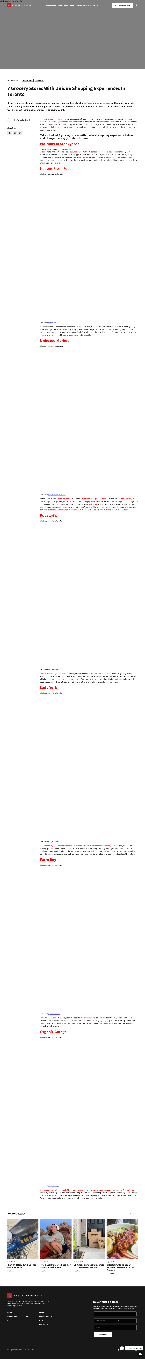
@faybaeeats (52, 323)
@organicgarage (53, 1186)
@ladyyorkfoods (53, 842)
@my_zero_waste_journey (57, 495)
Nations (66, 329)
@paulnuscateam (54, 1014)
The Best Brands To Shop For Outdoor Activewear (55, 1266)
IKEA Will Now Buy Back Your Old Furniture (22, 1266)
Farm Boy (44, 1017)
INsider (96, 5)
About (72, 5)
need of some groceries (58, 119)
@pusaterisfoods (53, 670)
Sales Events (51, 5)
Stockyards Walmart (81, 152)
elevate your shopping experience (54, 121)
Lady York (111, 845)
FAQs (41, 1320)
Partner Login (44, 1324)
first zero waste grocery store (94, 498)
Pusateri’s (44, 673)
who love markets (87, 1017)
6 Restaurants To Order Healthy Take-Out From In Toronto (120, 1267)
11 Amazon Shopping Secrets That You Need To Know (88, 1266)
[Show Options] (127, 1320)
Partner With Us (82, 5)
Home (9, 1312)
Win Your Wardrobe (122, 5)
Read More (10, 1271)
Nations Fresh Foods (56, 168)
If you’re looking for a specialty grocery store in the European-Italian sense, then (73, 845)
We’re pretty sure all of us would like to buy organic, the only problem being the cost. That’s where (81, 1190)
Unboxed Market (64, 498)
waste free (93, 504)
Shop (66, 5)
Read (60, 5)
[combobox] (107, 1320)
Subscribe (103, 1334)
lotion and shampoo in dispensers (65, 509)
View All (134, 1214)
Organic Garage (129, 1190)
